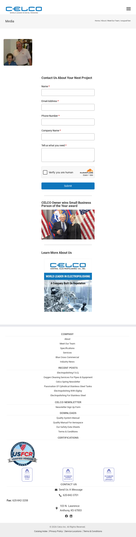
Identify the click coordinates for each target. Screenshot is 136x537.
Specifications (67, 348)
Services (67, 352)
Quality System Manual (68, 418)
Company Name (51, 130)
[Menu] (128, 8)
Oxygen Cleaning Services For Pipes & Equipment (68, 377)
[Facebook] (66, 516)
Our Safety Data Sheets (68, 427)
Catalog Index (40, 531)
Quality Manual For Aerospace (68, 422)
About (103, 21)
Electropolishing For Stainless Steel (68, 395)
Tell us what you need (53, 145)
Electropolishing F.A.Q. (68, 372)
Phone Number (50, 115)
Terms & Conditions (68, 431)
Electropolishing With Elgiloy (68, 390)
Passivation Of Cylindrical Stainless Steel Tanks (68, 386)
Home (97, 21)
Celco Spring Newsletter (68, 381)
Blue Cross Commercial (67, 357)
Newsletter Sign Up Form (68, 407)
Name (45, 86)
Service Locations (73, 531)
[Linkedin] (71, 516)
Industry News (67, 361)
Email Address (50, 101)
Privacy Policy (56, 531)
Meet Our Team (113, 21)
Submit (68, 185)
